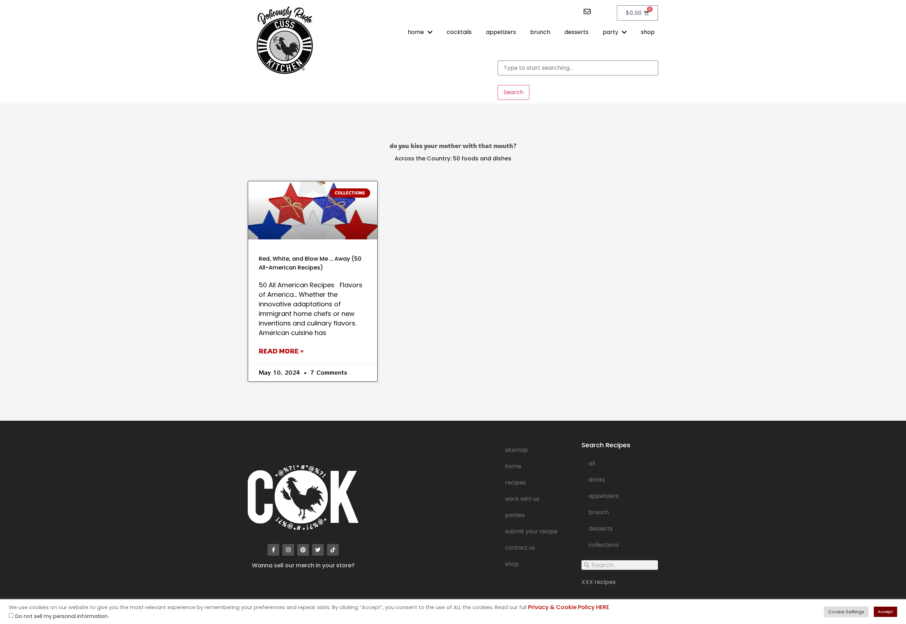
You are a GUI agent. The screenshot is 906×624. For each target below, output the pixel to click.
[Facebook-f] (273, 550)
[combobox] (578, 68)
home (416, 32)
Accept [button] (885, 611)
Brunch (599, 512)
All (592, 463)
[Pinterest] (303, 550)
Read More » (281, 351)
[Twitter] (318, 550)
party (610, 32)
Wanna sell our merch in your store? (303, 565)
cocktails (459, 32)
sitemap (516, 450)
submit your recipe (531, 531)
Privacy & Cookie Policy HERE (568, 607)
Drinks (597, 480)
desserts (576, 32)
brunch (540, 32)
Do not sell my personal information (61, 616)
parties (515, 515)
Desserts (601, 528)
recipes (515, 482)
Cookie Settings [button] (846, 611)
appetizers (501, 32)
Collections (604, 545)
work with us (522, 499)
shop (648, 32)
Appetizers (604, 496)
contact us (520, 548)
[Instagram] (288, 550)
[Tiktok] (333, 550)
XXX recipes (598, 582)
